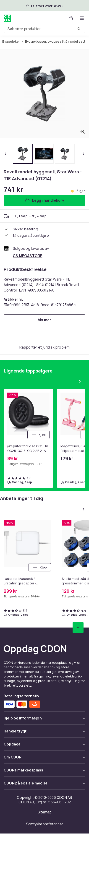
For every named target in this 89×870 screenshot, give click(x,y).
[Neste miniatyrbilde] (83, 153)
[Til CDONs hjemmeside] (7, 18)
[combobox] (44, 29)
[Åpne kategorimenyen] (81, 18)
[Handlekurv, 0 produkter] (70, 18)
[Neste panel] (79, 381)
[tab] (23, 154)
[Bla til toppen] (78, 627)
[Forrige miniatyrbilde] (5, 153)
